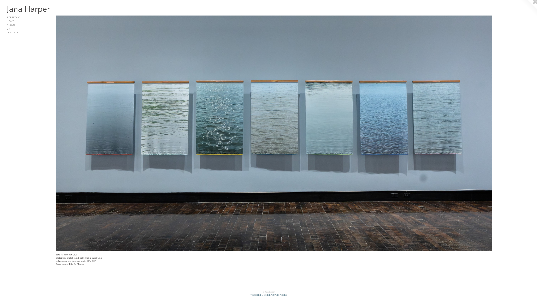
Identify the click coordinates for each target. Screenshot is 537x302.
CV (8, 28)
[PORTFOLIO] (274, 133)
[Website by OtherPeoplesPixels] (528, 8)
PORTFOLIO (13, 17)
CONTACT (12, 32)
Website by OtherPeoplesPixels (268, 295)
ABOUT (11, 24)
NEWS (10, 21)
